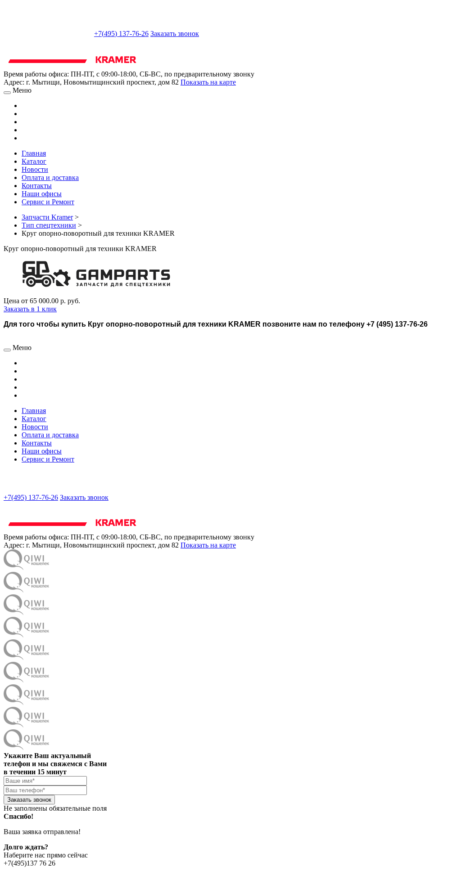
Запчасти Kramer (47, 217)
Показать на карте (208, 82)
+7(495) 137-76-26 (121, 33)
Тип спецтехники (49, 225)
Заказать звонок (174, 33)
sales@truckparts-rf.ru (48, 32)
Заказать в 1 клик (30, 309)
